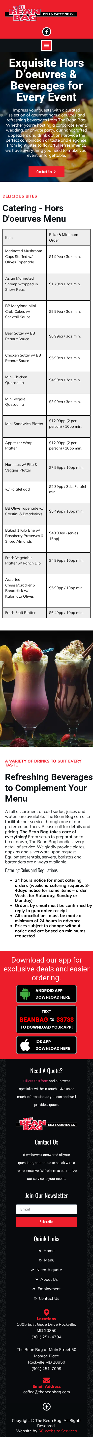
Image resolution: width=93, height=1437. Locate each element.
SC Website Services (57, 1430)
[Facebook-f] (46, 31)
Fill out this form (35, 1081)
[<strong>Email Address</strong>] (46, 1380)
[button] (46, 45)
